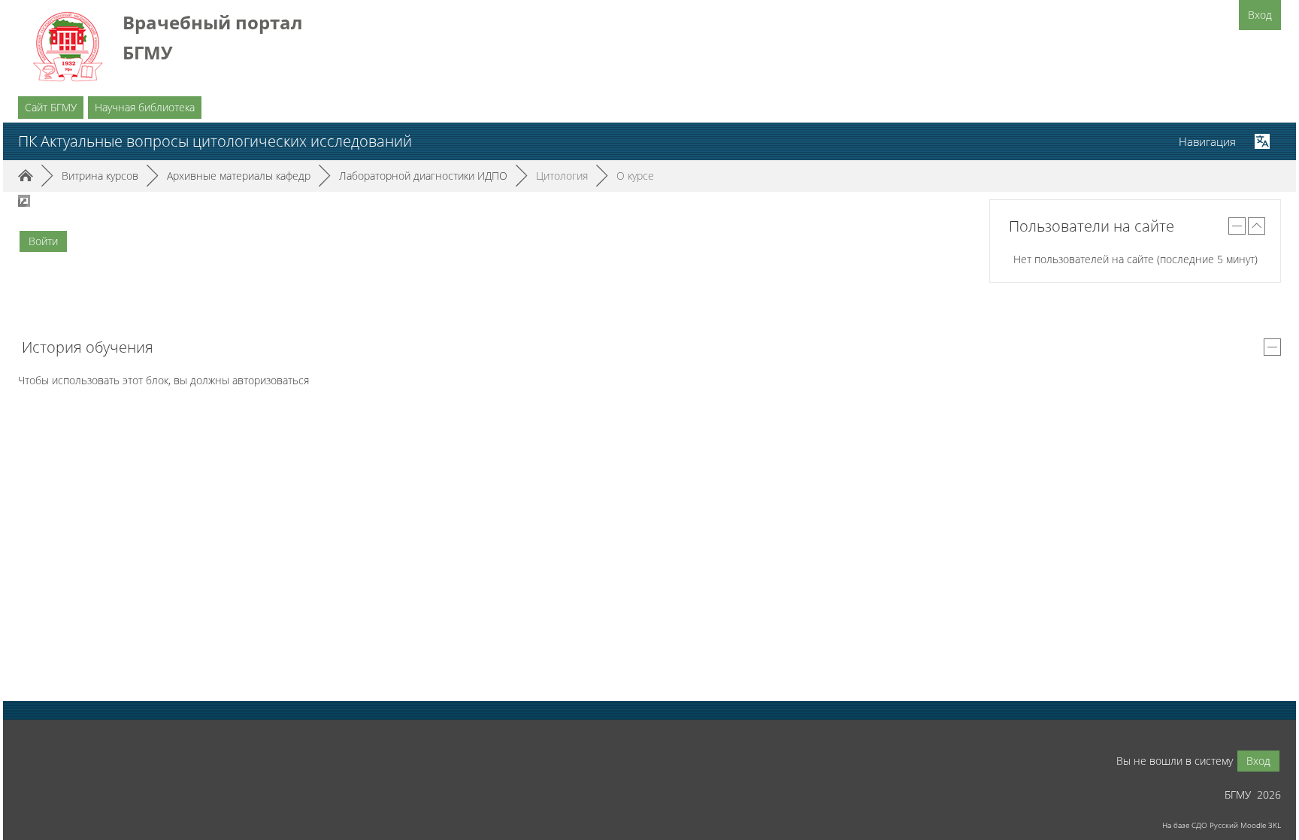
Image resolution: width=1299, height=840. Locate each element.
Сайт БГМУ (51, 107)
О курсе (635, 175)
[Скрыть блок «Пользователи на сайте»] (1237, 226)
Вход (1260, 15)
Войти (43, 241)
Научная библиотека (145, 107)
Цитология (562, 175)
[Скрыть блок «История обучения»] (1272, 347)
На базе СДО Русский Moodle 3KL (1221, 825)
